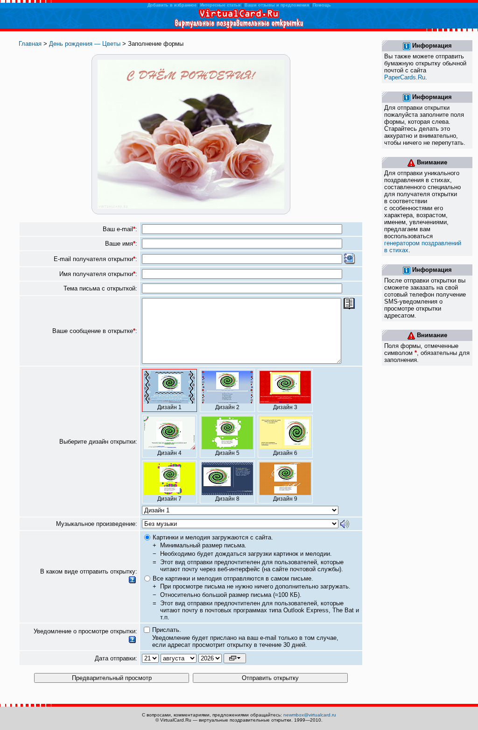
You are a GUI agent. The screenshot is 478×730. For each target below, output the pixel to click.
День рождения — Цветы (84, 43)
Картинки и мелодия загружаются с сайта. (213, 537)
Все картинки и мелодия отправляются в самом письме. (233, 578)
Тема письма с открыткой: (100, 288)
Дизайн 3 (285, 407)
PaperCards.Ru (404, 77)
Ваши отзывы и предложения (277, 5)
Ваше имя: (121, 243)
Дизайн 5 (227, 453)
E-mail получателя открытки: (95, 258)
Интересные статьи (220, 5)
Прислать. (166, 629)
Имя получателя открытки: (98, 273)
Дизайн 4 (169, 453)
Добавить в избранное (172, 5)
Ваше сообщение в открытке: (94, 330)
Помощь (322, 5)
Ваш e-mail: (120, 229)
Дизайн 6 (285, 453)
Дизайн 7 (169, 499)
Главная (30, 43)
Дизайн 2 (227, 407)
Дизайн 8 (227, 499)
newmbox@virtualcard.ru (309, 714)
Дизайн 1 (169, 407)
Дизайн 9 (285, 499)
